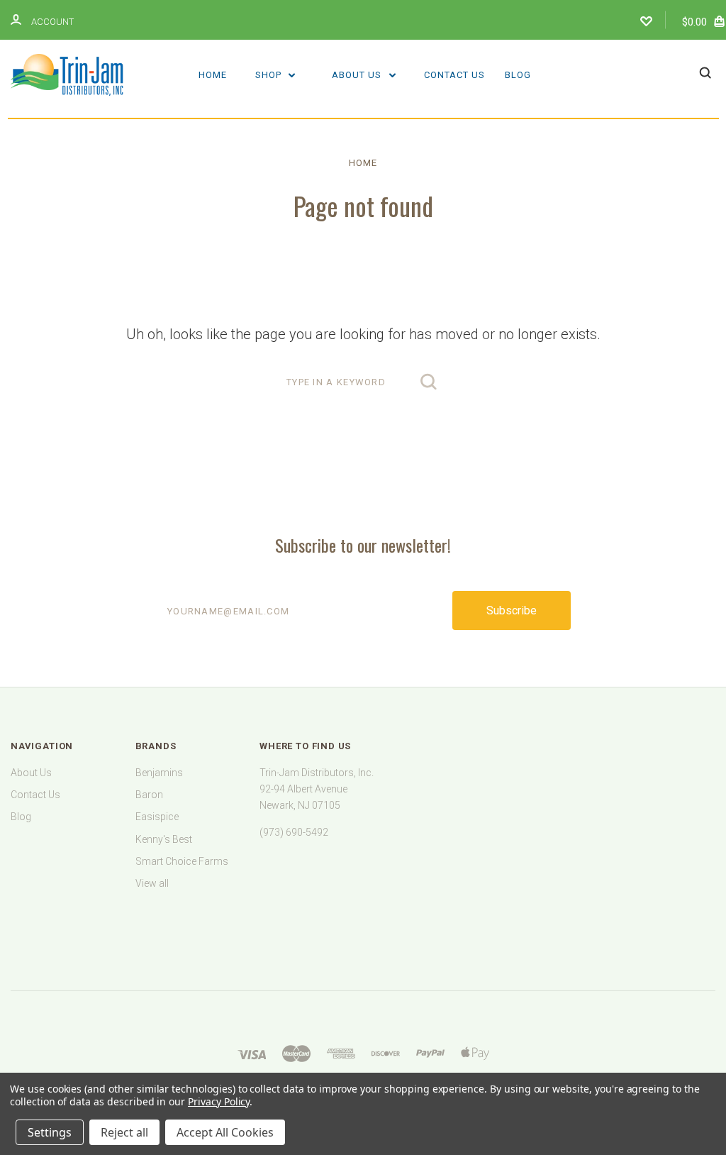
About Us (358, 75)
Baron (149, 794)
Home (213, 75)
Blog (518, 75)
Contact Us (454, 75)
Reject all (124, 1132)
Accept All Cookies (225, 1132)
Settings (50, 1132)
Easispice (157, 816)
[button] (363, 924)
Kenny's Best (163, 839)
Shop (269, 75)
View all (152, 883)
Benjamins (159, 772)
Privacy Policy (219, 1101)
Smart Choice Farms (181, 861)
